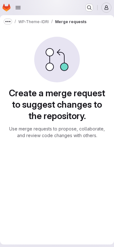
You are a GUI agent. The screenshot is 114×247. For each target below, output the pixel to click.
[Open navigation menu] (18, 8)
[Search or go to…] (89, 7)
